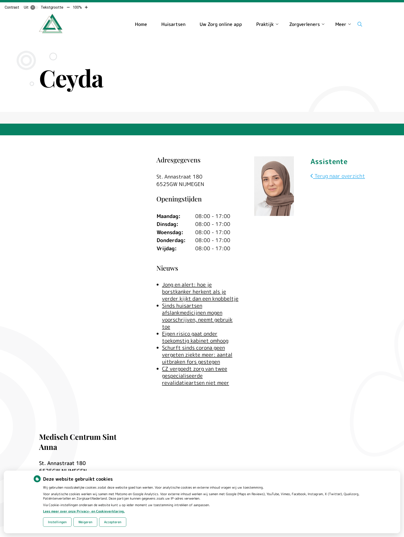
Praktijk (265, 24)
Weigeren (85, 522)
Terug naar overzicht (339, 175)
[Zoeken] (360, 24)
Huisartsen (173, 24)
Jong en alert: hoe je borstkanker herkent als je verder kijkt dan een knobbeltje (200, 291)
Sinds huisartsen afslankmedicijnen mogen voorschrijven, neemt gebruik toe (197, 316)
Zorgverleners (304, 24)
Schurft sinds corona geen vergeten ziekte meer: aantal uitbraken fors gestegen (197, 354)
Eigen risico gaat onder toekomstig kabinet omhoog (195, 337)
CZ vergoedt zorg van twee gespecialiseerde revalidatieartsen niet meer (195, 375)
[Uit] (34, 7)
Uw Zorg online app (221, 24)
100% (77, 7)
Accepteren (112, 522)
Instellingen (57, 522)
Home (141, 24)
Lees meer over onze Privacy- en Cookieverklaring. (84, 511)
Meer (340, 24)
